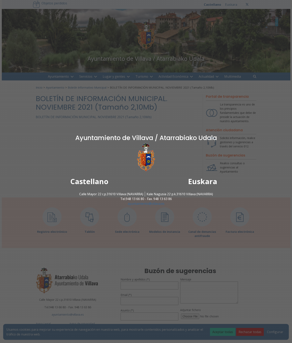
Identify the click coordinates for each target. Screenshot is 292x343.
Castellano (89, 181)
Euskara (202, 181)
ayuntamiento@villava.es (146, 203)
